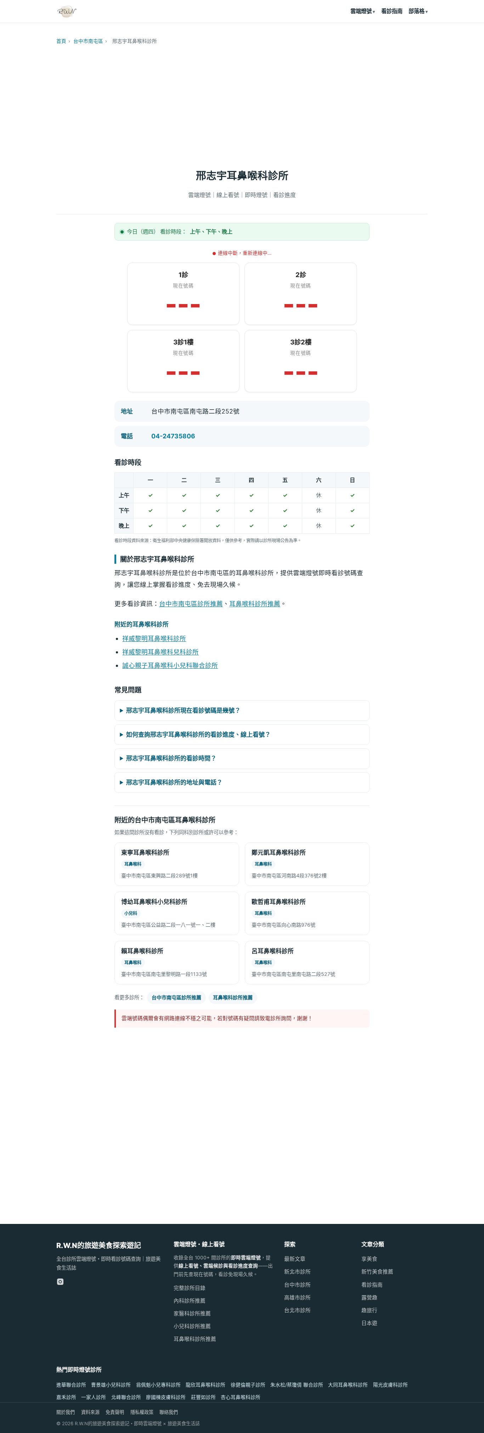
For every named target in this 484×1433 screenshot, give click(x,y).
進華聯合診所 (71, 1385)
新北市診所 (297, 1272)
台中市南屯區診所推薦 (191, 603)
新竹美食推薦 (377, 1272)
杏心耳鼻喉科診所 (240, 1397)
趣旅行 (369, 1310)
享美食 (369, 1259)
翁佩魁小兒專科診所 (158, 1385)
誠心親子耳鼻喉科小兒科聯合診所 (170, 665)
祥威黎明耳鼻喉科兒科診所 (160, 652)
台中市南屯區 (88, 41)
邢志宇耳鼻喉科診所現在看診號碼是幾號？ (183, 710)
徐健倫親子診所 (248, 1385)
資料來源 (90, 1412)
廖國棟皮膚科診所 (166, 1397)
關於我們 (65, 1412)
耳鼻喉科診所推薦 (254, 603)
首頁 (61, 41)
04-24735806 (173, 436)
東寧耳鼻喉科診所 (145, 852)
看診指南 (392, 11)
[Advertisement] (242, 103)
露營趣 (369, 1297)
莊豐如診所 (203, 1397)
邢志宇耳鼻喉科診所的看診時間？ (171, 758)
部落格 (416, 11)
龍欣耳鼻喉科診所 (205, 1385)
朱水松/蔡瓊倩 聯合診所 (296, 1385)
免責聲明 (115, 1412)
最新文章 (294, 1259)
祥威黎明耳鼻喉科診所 (154, 638)
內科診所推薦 (190, 1301)
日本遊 (369, 1323)
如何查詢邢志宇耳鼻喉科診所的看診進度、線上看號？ (198, 734)
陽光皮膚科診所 (390, 1385)
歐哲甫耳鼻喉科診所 (279, 901)
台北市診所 (297, 1310)
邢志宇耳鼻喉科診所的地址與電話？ (174, 782)
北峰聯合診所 (126, 1397)
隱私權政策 (141, 1412)
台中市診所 (297, 1285)
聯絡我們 (168, 1412)
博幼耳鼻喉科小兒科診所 (154, 901)
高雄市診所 (297, 1297)
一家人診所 (93, 1397)
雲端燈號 (361, 11)
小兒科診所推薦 (192, 1326)
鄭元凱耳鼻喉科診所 (279, 852)
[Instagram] (60, 1282)
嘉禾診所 (66, 1397)
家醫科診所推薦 (192, 1313)
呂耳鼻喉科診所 (273, 951)
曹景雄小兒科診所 (111, 1385)
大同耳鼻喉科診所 (348, 1385)
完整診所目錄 (190, 1288)
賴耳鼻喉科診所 (142, 951)
